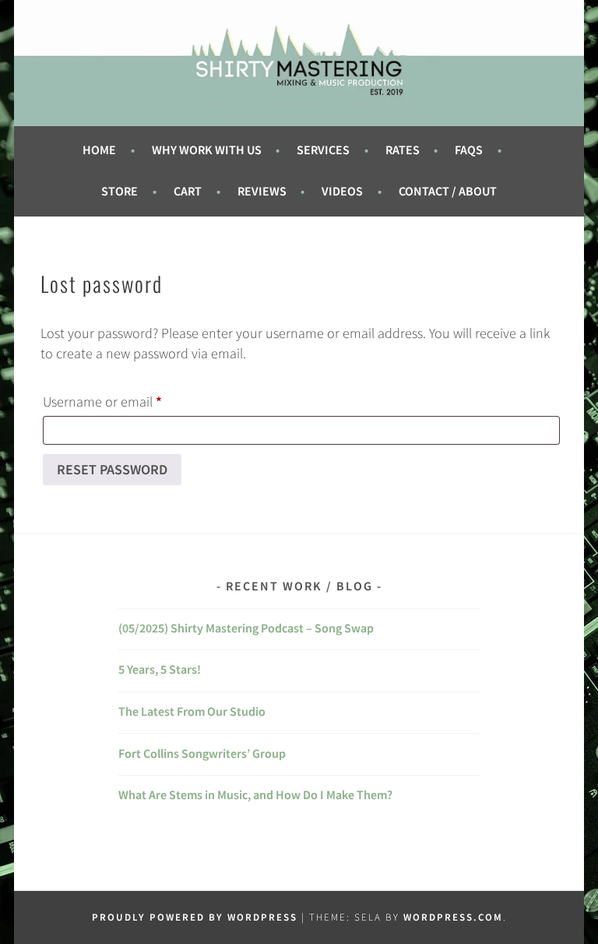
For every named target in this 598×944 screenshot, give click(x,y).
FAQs (469, 150)
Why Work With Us (207, 150)
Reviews (262, 191)
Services (323, 150)
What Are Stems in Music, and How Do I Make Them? (255, 794)
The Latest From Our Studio (192, 711)
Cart (188, 191)
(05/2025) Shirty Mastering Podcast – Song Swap (246, 628)
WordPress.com (453, 917)
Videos (342, 191)
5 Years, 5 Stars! (159, 669)
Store (119, 191)
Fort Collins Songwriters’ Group (202, 753)
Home (99, 150)
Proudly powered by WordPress (194, 917)
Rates (402, 150)
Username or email (128, 401)
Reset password (112, 469)
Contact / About (448, 191)
